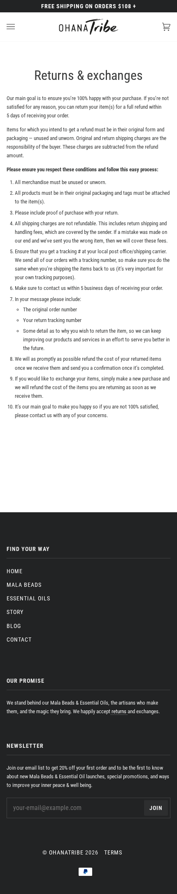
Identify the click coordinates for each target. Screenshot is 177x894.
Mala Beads (24, 584)
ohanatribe (66, 852)
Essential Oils (28, 598)
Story (15, 612)
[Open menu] (19, 26)
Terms (113, 852)
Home (15, 571)
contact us (55, 288)
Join (156, 808)
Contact (19, 639)
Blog (14, 626)
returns (119, 711)
